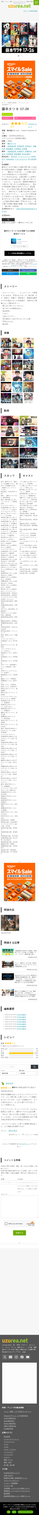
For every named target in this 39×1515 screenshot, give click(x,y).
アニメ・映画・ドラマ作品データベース (17, 1473)
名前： (3, 1179)
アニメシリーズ (7, 114)
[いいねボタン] (18, 56)
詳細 (23, 1413)
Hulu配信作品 (8, 1490)
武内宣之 (28, 146)
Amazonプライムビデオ (13, 241)
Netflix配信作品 (9, 1482)
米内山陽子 (26, 154)
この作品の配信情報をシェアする (20, 253)
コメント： (5, 1194)
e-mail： (21, 1179)
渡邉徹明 (9, 149)
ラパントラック (24, 157)
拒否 (14, 1512)
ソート (3, 1070)
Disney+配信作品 (10, 1485)
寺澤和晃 (17, 149)
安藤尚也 (28, 151)
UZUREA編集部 (21, 1014)
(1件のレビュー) (32, 125)
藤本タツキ (11, 143)
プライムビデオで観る (19, 246)
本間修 (24, 149)
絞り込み (22, 1070)
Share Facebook (28, 270)
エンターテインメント (11, 1500)
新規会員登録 (33, 11)
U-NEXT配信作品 (10, 1479)
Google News (10, 1418)
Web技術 (7, 1498)
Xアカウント (8, 219)
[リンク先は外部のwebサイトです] (19, 98)
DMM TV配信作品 (10, 1487)
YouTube (27, 1418)
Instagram (16, 1418)
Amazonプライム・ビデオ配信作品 (16, 1477)
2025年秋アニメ (7, 118)
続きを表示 (13, 1131)
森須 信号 (9, 1083)
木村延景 (20, 146)
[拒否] (36, 1509)
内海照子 (20, 151)
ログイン (26, 11)
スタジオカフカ (21, 159)
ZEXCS (14, 157)
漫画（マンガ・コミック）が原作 (25, 118)
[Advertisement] (19, 15)
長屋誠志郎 (11, 146)
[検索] (34, 1067)
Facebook (22, 1418)
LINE (28, 273)
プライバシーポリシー (25, 1512)
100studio (10, 159)
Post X (10, 270)
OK (9, 1512)
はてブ (10, 273)
